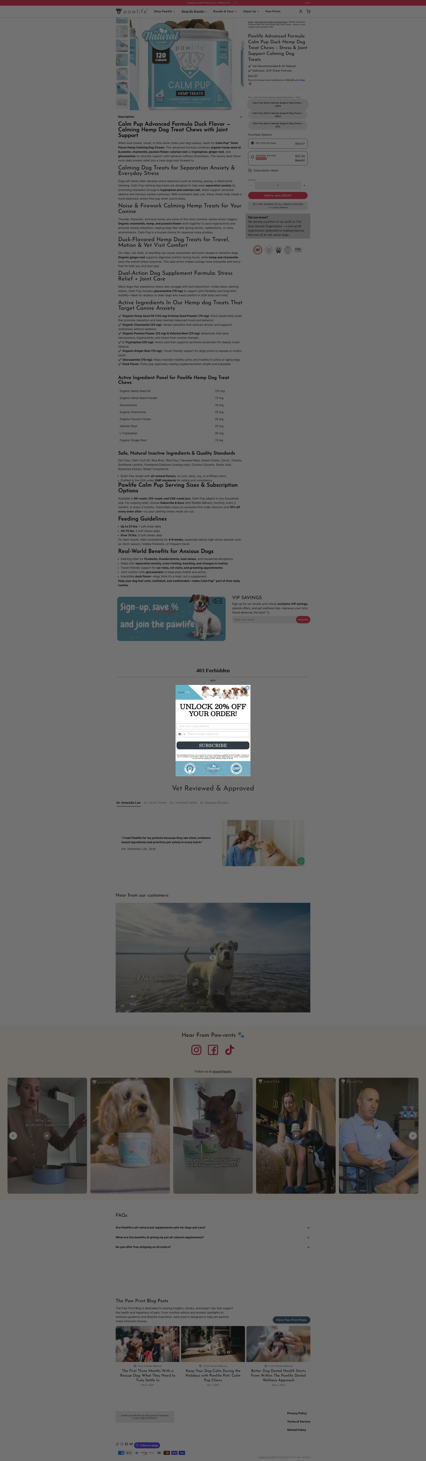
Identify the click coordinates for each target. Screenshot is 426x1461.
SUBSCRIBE (213, 745)
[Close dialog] (247, 688)
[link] (213, 692)
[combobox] (181, 734)
